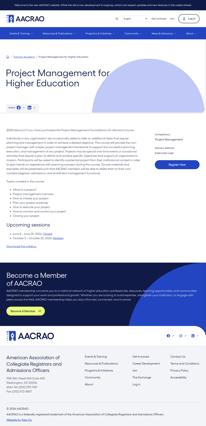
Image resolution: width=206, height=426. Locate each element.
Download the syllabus (21, 246)
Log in (191, 18)
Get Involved (158, 18)
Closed (47, 234)
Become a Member (23, 311)
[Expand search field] (116, 19)
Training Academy (24, 56)
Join (172, 18)
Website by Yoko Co (19, 420)
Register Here (177, 164)
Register (58, 238)
